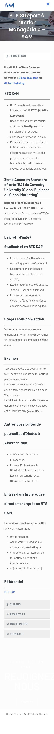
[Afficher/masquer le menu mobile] (48, 4)
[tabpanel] (27, 331)
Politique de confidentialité (36, 714)
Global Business (29, 77)
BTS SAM (9, 592)
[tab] (27, 56)
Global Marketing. (14, 83)
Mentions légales (13, 714)
